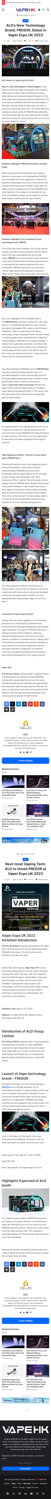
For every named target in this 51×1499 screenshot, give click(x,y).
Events (35, 1483)
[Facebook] (6, 704)
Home (20, 15)
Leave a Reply (25, 760)
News (19, 1483)
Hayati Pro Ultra (32, 1487)
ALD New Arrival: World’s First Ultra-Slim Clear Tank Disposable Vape (13, 792)
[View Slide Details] (25, 840)
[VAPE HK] (25, 9)
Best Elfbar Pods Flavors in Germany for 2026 (24, 2)
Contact (7, 1483)
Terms (15, 1487)
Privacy (22, 1487)
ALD (32, 15)
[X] (12, 704)
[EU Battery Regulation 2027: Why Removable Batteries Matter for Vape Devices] (13, 810)
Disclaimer (43, 1483)
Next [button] (46, 840)
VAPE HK (42, 1479)
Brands (27, 15)
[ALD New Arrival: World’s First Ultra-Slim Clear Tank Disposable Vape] (13, 781)
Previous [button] (5, 840)
